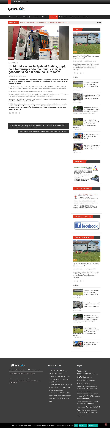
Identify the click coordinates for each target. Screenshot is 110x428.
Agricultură (72, 17)
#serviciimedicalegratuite (82, 403)
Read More (76, 77)
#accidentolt (82, 371)
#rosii (87, 401)
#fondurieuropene (80, 391)
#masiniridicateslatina (93, 393)
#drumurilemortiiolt (81, 390)
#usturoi (95, 410)
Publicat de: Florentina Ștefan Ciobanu (17, 76)
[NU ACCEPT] (108, 425)
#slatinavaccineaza (81, 407)
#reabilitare (97, 399)
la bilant (96, 412)
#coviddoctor (88, 386)
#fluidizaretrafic (93, 390)
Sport (79, 17)
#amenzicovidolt (94, 374)
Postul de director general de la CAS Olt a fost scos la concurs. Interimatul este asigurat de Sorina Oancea (60, 387)
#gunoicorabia (88, 391)
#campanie (92, 380)
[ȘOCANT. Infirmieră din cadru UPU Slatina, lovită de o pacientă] (78, 136)
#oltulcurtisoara (96, 396)
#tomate (80, 410)
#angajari (82, 377)
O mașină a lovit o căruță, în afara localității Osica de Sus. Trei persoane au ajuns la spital (43, 131)
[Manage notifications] (106, 424)
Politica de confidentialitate (23, 370)
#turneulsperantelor (88, 410)
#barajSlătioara (83, 380)
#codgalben (83, 383)
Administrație (27, 17)
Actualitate (36, 17)
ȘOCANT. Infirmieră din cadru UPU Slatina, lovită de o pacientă (91, 136)
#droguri (96, 388)
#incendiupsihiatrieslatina (82, 393)
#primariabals (92, 399)
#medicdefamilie (80, 396)
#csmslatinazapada (81, 388)
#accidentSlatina (84, 374)
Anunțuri (86, 17)
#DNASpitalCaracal (90, 388)
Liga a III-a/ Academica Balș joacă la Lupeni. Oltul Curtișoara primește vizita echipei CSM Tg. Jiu (45, 22)
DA (76, 425)
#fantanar (88, 390)
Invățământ (62, 17)
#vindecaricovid (80, 412)
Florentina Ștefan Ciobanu (90, 61)
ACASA (11, 17)
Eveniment (53, 17)
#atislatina (89, 377)
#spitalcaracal (92, 406)
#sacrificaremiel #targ (93, 401)
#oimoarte (88, 396)
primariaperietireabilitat (89, 414)
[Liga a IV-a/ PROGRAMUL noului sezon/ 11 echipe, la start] (86, 43)
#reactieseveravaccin (81, 401)
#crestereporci (94, 386)
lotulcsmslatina (80, 414)
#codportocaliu (93, 384)
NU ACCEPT (82, 425)
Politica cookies (35, 370)
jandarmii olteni (90, 412)
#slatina (91, 403)
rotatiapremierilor (80, 416)
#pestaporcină (83, 399)
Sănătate (45, 17)
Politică (18, 17)
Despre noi (12, 370)
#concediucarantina (81, 386)
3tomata (85, 412)
